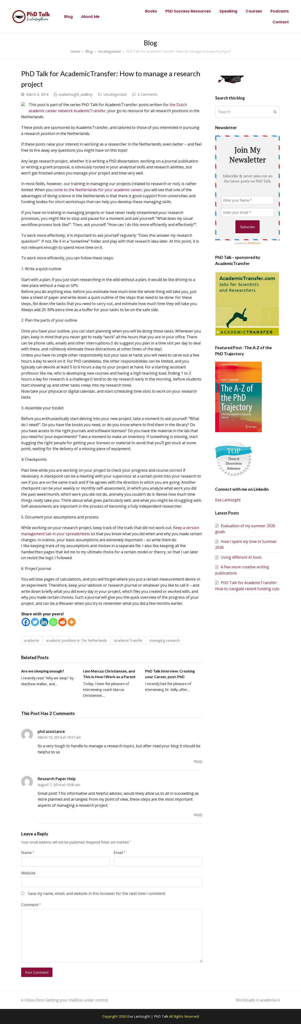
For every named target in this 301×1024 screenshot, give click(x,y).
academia (31, 640)
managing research (165, 640)
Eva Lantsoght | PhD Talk (148, 1016)
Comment (31, 904)
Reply (198, 761)
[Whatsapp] (53, 622)
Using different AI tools (241, 557)
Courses (254, 11)
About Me (90, 16)
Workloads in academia (256, 1000)
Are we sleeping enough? (42, 671)
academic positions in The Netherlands (76, 640)
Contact (281, 22)
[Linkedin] (44, 622)
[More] (71, 622)
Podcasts (279, 11)
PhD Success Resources (188, 11)
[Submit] (275, 111)
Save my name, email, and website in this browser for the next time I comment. (97, 893)
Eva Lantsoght (228, 499)
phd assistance (51, 731)
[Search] (247, 111)
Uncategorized (115, 94)
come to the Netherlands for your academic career (97, 189)
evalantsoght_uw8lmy (75, 94)
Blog (68, 16)
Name (27, 852)
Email (119, 852)
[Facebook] (26, 622)
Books (151, 11)
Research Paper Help (57, 778)
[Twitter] (35, 622)
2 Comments (148, 94)
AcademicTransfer (128, 640)
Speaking (228, 11)
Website (28, 873)
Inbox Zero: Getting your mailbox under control (66, 1000)
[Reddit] (62, 622)
